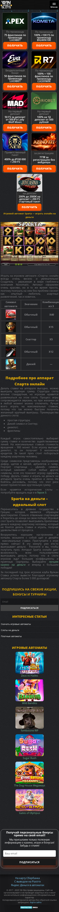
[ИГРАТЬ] (30, 243)
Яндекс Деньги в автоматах (27, 885)
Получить (15, 45)
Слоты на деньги (10, 630)
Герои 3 (41, 492)
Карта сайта (35, 902)
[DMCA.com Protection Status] (29, 907)
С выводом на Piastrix (27, 881)
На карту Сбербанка (27, 878)
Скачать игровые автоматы (16, 624)
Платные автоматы (11, 636)
